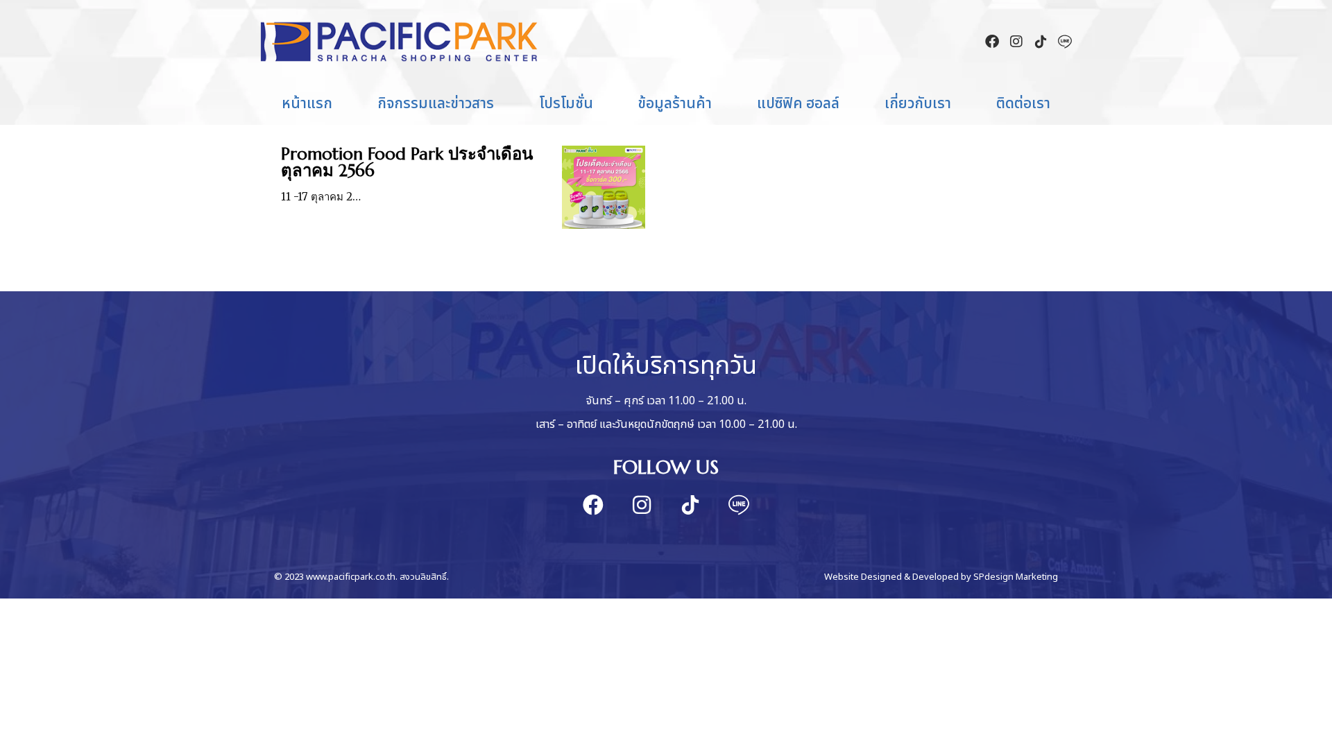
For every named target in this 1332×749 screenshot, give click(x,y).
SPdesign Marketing (1015, 577)
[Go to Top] (1311, 728)
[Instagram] (1016, 42)
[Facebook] (992, 42)
